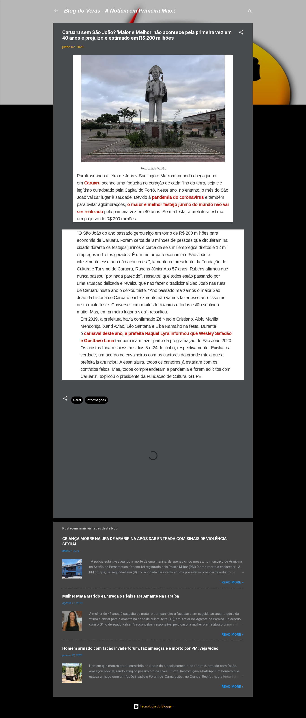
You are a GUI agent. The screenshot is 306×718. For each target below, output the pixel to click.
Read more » (233, 582)
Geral (77, 400)
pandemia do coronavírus (178, 197)
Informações (96, 400)
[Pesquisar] (250, 12)
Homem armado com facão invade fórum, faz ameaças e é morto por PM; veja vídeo (140, 648)
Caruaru (92, 182)
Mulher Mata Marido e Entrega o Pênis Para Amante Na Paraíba (120, 596)
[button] (241, 33)
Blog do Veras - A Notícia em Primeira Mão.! (120, 11)
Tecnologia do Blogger (156, 706)
